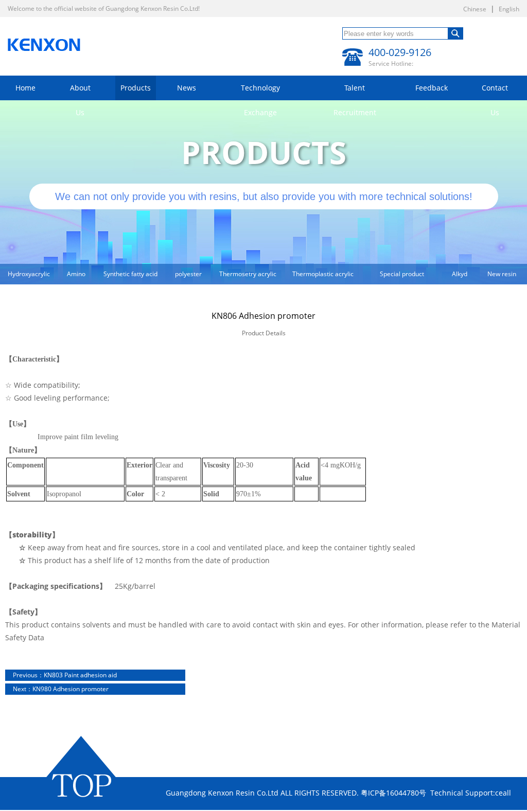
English (509, 9)
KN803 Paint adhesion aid (65, 675)
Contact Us (495, 91)
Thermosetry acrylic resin (247, 276)
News (186, 88)
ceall (503, 793)
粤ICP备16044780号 (393, 793)
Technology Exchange (260, 91)
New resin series (501, 276)
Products (135, 88)
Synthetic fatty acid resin (130, 276)
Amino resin (76, 276)
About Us (80, 91)
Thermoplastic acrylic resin (323, 276)
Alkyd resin (459, 276)
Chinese (474, 9)
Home (25, 88)
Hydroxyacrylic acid (29, 276)
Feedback (431, 88)
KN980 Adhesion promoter (61, 688)
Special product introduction (402, 276)
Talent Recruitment (354, 91)
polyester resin (188, 276)
